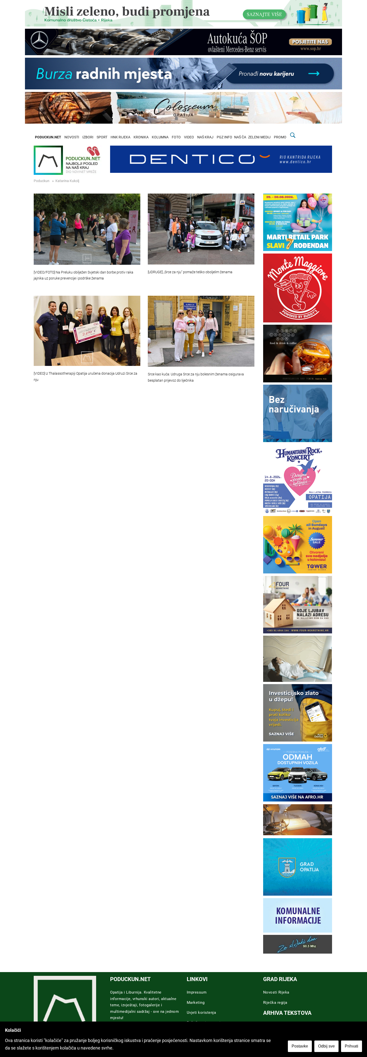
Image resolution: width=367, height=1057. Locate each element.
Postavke (300, 1046)
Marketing (196, 1002)
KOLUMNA (160, 137)
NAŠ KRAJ (205, 137)
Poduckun (41, 181)
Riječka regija (275, 1002)
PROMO (280, 137)
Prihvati (351, 1046)
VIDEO (189, 137)
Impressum (197, 992)
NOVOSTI (71, 137)
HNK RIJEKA (120, 137)
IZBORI (87, 137)
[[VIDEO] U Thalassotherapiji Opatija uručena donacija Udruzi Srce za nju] (87, 331)
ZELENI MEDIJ (259, 137)
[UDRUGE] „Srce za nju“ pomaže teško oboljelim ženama (190, 272)
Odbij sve (326, 1046)
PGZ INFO (224, 137)
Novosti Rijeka (276, 992)
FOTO (176, 137)
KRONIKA (141, 137)
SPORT (102, 137)
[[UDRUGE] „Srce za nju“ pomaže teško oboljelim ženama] (201, 229)
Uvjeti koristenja (201, 1012)
